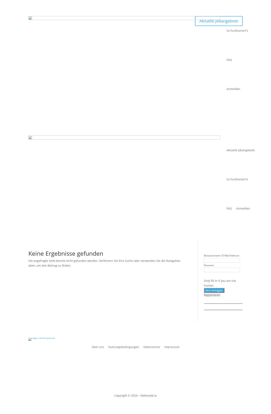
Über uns (98, 347)
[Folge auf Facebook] (131, 356)
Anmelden (233, 89)
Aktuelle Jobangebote (241, 150)
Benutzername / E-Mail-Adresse (221, 255)
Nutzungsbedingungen (123, 347)
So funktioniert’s (237, 31)
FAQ (229, 60)
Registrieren (212, 295)
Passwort (209, 265)
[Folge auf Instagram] (139, 356)
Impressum (172, 347)
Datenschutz (151, 347)
